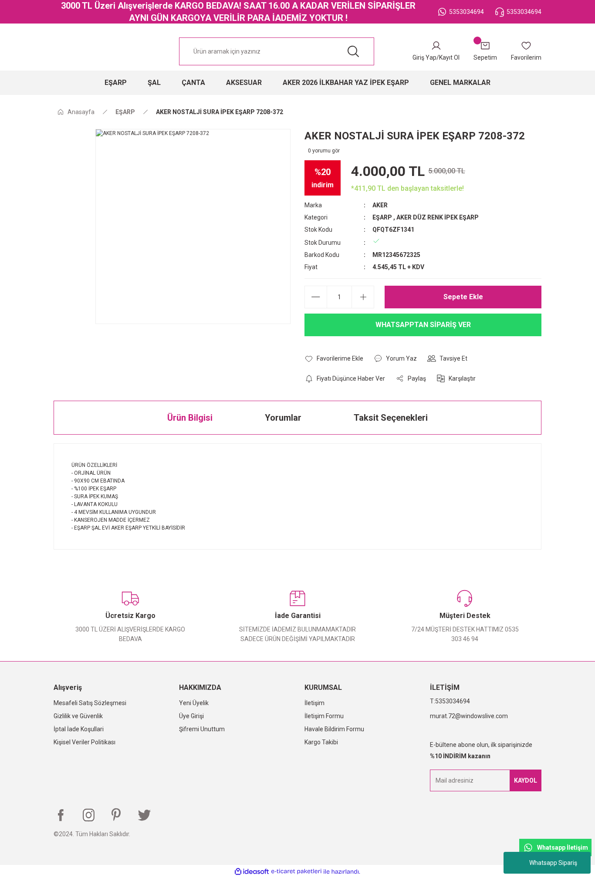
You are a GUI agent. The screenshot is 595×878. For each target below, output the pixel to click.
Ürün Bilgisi (190, 417)
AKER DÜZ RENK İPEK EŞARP (437, 217)
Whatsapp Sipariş (553, 862)
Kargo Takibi (321, 742)
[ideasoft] (251, 872)
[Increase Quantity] (363, 297)
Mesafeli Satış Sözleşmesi (90, 702)
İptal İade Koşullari (79, 729)
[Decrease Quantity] (315, 297)
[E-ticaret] (296, 871)
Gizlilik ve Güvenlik (78, 716)
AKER (380, 205)
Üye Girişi (191, 716)
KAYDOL (525, 780)
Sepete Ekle (463, 297)
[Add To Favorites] (333, 358)
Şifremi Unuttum (202, 729)
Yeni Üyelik (194, 702)
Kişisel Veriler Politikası (84, 742)
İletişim (314, 702)
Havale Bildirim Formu (334, 729)
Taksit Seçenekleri (391, 417)
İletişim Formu (324, 716)
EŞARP (382, 217)
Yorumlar (283, 417)
